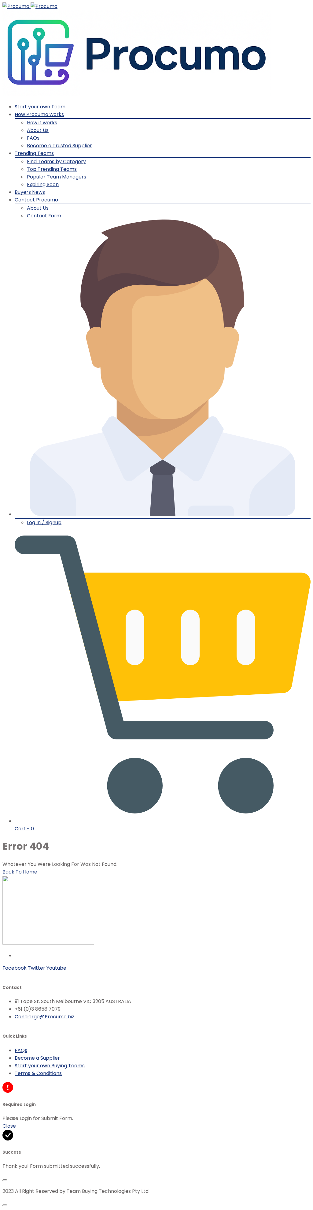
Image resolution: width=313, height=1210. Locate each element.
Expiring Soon (43, 184)
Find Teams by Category (56, 161)
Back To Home (19, 871)
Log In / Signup (44, 522)
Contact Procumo (36, 199)
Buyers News (30, 192)
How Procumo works (39, 114)
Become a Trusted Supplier (59, 145)
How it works (42, 122)
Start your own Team (40, 106)
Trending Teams (34, 153)
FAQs (33, 137)
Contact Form (44, 215)
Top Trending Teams (52, 169)
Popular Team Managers (56, 176)
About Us (38, 130)
